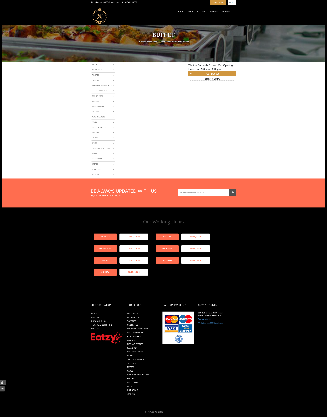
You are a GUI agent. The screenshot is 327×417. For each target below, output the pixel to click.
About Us (95, 317)
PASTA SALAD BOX (135, 352)
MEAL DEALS (132, 313)
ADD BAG (131, 394)
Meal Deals (96, 64)
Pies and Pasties (98, 106)
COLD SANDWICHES (136, 333)
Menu (190, 12)
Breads (95, 164)
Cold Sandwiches (99, 91)
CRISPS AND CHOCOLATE (138, 375)
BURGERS (131, 340)
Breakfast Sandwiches (102, 85)
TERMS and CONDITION (101, 325)
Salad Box (96, 112)
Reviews (214, 12)
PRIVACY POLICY (98, 321)
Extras (95, 138)
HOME (94, 313)
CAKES (130, 371)
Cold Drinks (97, 159)
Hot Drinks (96, 169)
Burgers (95, 101)
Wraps (94, 122)
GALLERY (201, 12)
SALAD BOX (132, 348)
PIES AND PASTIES (135, 344)
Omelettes (96, 80)
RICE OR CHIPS (134, 336)
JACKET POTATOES (135, 359)
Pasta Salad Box (98, 117)
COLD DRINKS (133, 382)
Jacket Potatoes (99, 127)
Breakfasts (97, 70)
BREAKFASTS (133, 317)
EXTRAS (130, 367)
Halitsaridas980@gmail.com (107, 2)
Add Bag (95, 174)
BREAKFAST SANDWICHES (138, 329)
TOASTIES (131, 321)
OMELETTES (132, 325)
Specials (95, 133)
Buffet (95, 153)
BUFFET (130, 379)
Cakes (94, 143)
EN (231, 3)
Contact (226, 12)
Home (180, 12)
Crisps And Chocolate (101, 148)
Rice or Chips (97, 96)
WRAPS (130, 356)
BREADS (130, 386)
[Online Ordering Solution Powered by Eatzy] (107, 338)
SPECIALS (131, 363)
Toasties (95, 75)
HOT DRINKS (132, 390)
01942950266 (131, 2)
